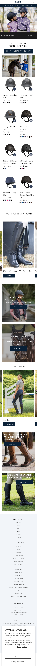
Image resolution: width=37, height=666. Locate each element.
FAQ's (18, 590)
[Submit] (31, 2)
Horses (18, 534)
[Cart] (34, 2)
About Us (18, 546)
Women (18, 522)
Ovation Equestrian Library (18, 596)
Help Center (18, 572)
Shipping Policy (18, 581)
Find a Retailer (18, 555)
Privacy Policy (22, 647)
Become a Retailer (18, 558)
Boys (18, 531)
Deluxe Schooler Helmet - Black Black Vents (27, 129)
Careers (18, 552)
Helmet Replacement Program (18, 587)
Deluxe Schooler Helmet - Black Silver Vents (27, 195)
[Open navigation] (4, 2)
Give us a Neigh (18, 608)
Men (18, 528)
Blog (18, 549)
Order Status (18, 575)
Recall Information (18, 584)
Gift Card (18, 537)
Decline (17, 657)
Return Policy (18, 578)
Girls (18, 525)
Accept (17, 652)
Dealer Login (18, 593)
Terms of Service (18, 561)
